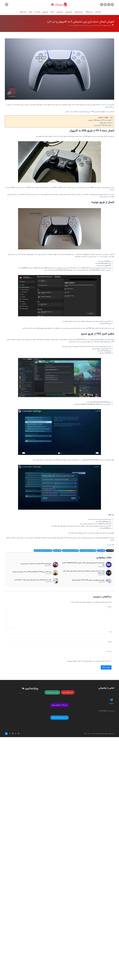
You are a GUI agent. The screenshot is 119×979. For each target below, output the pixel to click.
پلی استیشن (106, 25)
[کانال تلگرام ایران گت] (101, 4)
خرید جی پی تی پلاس (52, 692)
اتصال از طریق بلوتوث (105, 123)
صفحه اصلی (98, 12)
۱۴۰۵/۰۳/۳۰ (47, 566)
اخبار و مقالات (23, 12)
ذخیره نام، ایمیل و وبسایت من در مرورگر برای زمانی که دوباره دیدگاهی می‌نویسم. (88, 661)
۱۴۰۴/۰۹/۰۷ (47, 574)
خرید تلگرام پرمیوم (68, 692)
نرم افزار (52, 12)
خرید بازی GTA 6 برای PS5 (59, 718)
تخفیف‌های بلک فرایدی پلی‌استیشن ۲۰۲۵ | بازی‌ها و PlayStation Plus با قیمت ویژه (83, 564)
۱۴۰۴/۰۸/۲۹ (101, 567)
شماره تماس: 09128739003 (106, 711)
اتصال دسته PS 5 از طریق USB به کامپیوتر (99, 120)
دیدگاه (109, 607)
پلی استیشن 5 (104, 105)
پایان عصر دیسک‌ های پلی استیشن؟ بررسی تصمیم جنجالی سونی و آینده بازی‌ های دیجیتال (84, 572)
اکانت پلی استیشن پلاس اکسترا (87, 550)
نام (110, 632)
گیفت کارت (37, 12)
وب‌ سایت (108, 651)
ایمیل (109, 642)
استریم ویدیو (60, 12)
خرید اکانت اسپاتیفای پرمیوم (59, 705)
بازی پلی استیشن (79, 12)
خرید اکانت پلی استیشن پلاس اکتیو (42, 550)
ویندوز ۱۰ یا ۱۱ (100, 257)
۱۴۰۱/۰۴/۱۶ (101, 582)
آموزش (30, 12)
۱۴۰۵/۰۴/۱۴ (101, 575)
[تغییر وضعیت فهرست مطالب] (110, 117)
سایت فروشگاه (88, 12)
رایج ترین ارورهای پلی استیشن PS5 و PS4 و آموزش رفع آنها (88, 580)
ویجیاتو (109, 545)
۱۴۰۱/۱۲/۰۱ (48, 582)
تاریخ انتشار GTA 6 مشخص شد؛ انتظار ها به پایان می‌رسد (35, 564)
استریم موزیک (68, 12)
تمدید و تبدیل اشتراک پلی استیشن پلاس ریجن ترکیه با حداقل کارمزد (32, 580)
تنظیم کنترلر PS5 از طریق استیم (102, 125)
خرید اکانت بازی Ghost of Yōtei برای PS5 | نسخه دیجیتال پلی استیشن (31, 572)
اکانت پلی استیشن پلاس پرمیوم (70, 550)
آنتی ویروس (45, 12)
